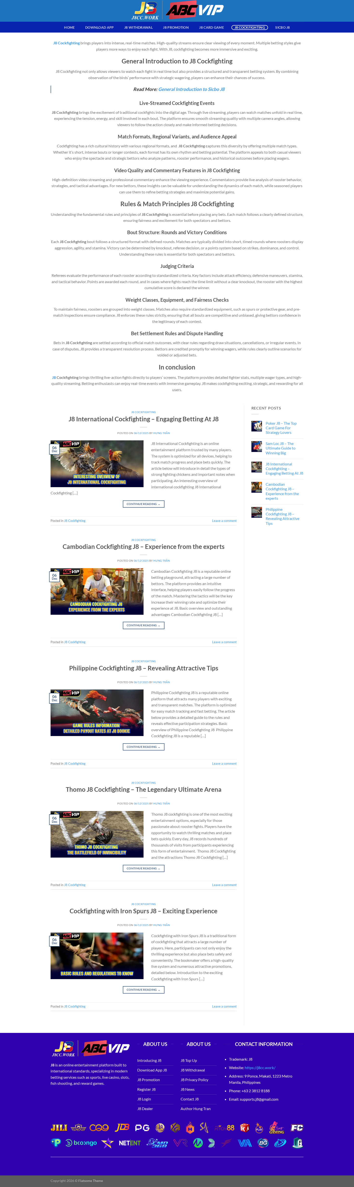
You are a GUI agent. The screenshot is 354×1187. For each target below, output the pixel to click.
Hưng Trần (161, 433)
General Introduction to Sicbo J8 (191, 89)
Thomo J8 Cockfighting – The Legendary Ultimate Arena (144, 789)
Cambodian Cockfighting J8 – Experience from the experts (143, 546)
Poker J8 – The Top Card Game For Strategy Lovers (281, 428)
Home (69, 27)
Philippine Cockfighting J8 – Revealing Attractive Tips (143, 668)
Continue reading (144, 504)
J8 (54, 377)
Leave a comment (224, 521)
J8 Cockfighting (250, 27)
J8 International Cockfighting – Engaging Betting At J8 (144, 419)
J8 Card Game (211, 27)
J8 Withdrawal (138, 27)
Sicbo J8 (282, 27)
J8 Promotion (176, 27)
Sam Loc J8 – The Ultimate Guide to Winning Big (280, 448)
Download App (99, 27)
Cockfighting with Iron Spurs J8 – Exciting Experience (143, 910)
